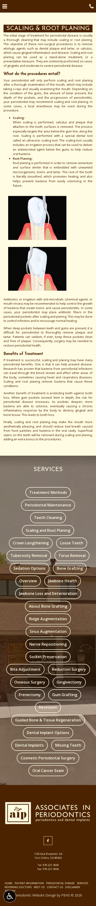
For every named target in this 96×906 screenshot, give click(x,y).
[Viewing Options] (9, 896)
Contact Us (55, 887)
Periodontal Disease (60, 883)
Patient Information (29, 883)
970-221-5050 (51, 865)
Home (8, 883)
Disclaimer (72, 887)
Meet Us (39, 887)
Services (82, 883)
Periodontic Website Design (35, 895)
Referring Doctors (18, 887)
